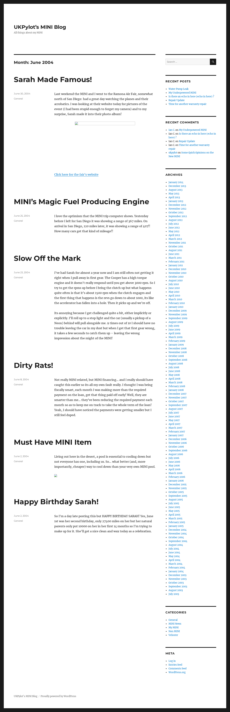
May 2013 (174, 193)
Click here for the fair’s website (76, 174)
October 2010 (176, 276)
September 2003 (178, 586)
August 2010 (176, 280)
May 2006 (174, 465)
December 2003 (177, 575)
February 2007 (177, 431)
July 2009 (174, 325)
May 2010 (174, 291)
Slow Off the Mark (47, 258)
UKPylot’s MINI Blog (40, 27)
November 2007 (178, 397)
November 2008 (178, 352)
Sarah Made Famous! (53, 79)
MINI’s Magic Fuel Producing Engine (81, 201)
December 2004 (178, 529)
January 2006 (176, 480)
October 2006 (176, 446)
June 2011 (174, 254)
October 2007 (176, 401)
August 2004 (176, 545)
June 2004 (174, 552)
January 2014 (176, 182)
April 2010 (174, 295)
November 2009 (178, 314)
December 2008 (178, 348)
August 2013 (175, 189)
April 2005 (174, 514)
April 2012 (174, 235)
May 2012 (174, 231)
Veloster (173, 635)
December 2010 (177, 269)
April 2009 (175, 333)
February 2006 (177, 477)
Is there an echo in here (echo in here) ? (191, 96)
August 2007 (176, 409)
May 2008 (174, 375)
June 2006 (174, 461)
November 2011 (177, 242)
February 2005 (177, 522)
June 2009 (174, 329)
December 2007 (178, 393)
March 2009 (176, 337)
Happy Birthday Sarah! (56, 501)
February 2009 (177, 341)
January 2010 (176, 307)
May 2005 (174, 511)
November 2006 (178, 443)
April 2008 (174, 378)
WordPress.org (177, 672)
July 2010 (174, 284)
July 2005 (174, 503)
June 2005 (174, 507)
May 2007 (174, 420)
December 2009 (178, 310)
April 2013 (174, 197)
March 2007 (175, 427)
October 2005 (176, 492)
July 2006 (174, 458)
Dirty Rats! (33, 365)
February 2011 (176, 261)
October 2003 (176, 582)
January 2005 (176, 526)
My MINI (174, 627)
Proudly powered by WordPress (58, 696)
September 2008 (178, 359)
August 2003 (176, 590)
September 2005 (178, 495)
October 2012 (176, 212)
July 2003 (174, 594)
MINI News (175, 623)
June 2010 (174, 288)
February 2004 (177, 567)
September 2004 (178, 541)
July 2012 (174, 223)
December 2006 (178, 439)
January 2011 (176, 265)
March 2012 (175, 239)
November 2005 (178, 488)
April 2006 (175, 469)
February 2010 (177, 303)
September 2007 (178, 405)
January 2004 (176, 571)
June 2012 (174, 227)
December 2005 (178, 484)
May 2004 (174, 556)
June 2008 (174, 371)
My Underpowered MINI (182, 92)
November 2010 (177, 273)
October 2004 (176, 537)
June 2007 (174, 416)
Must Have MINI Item (53, 442)
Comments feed (178, 668)
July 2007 (174, 412)
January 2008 (176, 390)
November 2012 (177, 208)
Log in (172, 661)
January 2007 (176, 435)
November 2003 (178, 579)
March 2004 (175, 563)
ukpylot (173, 152)
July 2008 (174, 367)
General (18, 98)
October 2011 (176, 246)
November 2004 (178, 533)
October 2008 (176, 356)
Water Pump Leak (178, 88)
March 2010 (175, 299)
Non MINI (174, 631)
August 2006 (176, 454)
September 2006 (178, 450)
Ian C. (172, 129)
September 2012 (178, 216)
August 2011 (175, 250)
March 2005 (175, 518)
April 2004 (174, 560)
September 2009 (178, 318)
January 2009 (176, 344)
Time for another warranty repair (187, 104)
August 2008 (176, 363)
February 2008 (177, 386)
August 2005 (176, 499)
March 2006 (176, 473)
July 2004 (174, 548)
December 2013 (177, 186)
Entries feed (175, 664)
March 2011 (175, 257)
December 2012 (177, 205)
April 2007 (174, 424)
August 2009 (176, 322)
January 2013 (176, 201)
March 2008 (175, 382)
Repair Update (177, 100)
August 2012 (176, 220)
